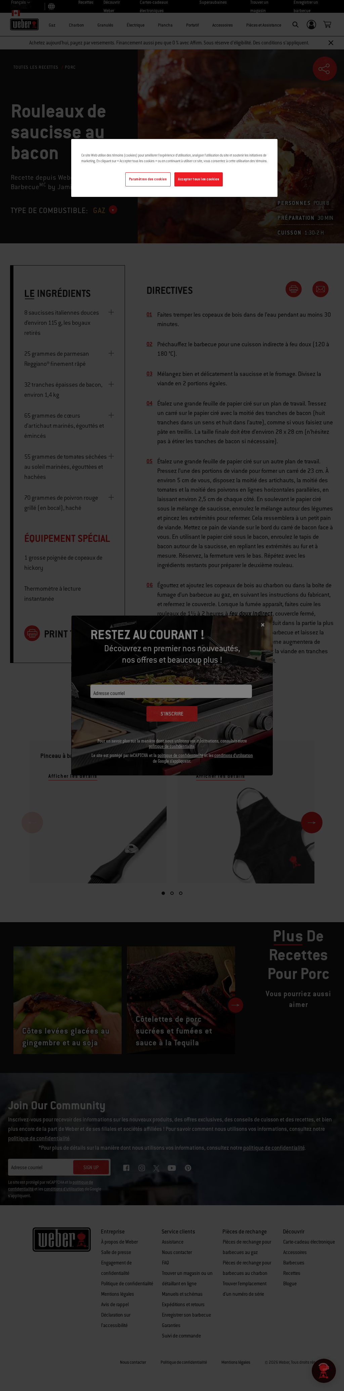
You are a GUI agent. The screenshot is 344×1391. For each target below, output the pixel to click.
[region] (174, 168)
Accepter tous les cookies (198, 179)
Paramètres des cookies (148, 179)
